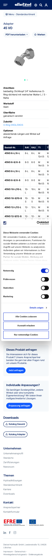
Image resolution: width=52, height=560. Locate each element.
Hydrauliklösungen (12, 480)
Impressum (8, 551)
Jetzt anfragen (15, 370)
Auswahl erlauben (26, 325)
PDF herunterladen (16, 34)
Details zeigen (36, 307)
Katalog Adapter (16, 434)
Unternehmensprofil (13, 453)
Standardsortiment (12, 484)
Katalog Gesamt (16, 424)
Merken (41, 34)
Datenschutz (20, 551)
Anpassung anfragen (19, 405)
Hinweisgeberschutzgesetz (15, 554)
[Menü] (8, 5)
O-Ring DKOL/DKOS (13, 125)
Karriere (7, 489)
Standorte (8, 457)
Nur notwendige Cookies (26, 335)
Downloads (9, 493)
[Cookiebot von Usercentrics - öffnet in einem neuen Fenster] (37, 223)
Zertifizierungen (11, 462)
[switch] (45, 279)
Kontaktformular (11, 511)
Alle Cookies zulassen (26, 316)
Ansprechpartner (11, 507)
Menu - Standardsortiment (21, 14)
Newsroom (8, 466)
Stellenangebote (36, 554)
